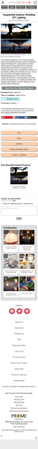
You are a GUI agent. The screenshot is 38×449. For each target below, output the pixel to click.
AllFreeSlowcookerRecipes (19, 411)
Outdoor (19, 144)
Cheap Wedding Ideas (19, 149)
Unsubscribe (19, 380)
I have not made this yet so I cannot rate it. (18, 204)
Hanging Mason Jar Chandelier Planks (26, 271)
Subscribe (19, 369)
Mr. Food (19, 405)
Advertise (19, 328)
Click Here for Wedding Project (19, 88)
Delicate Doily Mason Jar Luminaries (23, 124)
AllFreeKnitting (19, 402)
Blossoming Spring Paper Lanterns (11, 271)
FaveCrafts (19, 396)
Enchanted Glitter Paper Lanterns (11, 247)
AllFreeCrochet (19, 399)
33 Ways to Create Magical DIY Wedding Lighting (17, 110)
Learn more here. (19, 427)
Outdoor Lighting (19, 155)
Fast (19, 133)
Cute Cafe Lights (26, 293)
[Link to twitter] (19, 311)
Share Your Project (19, 363)
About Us (19, 322)
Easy (19, 138)
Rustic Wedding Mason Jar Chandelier (27, 248)
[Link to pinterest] (27, 311)
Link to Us (19, 351)
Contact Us (19, 333)
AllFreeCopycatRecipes (19, 408)
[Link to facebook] (12, 311)
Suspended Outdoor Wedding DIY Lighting (19, 187)
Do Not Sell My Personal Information (19, 386)
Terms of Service (19, 375)
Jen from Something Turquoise (20, 20)
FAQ (19, 339)
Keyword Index (19, 345)
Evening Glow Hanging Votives (11, 294)
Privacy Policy (19, 357)
